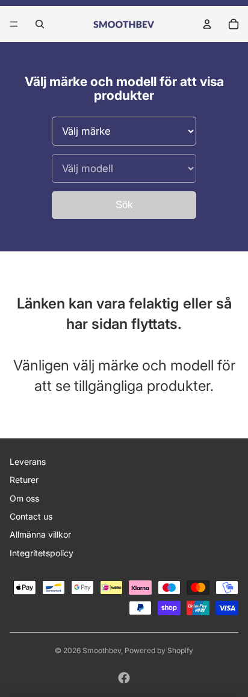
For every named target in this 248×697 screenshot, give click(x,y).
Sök (124, 204)
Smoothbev (101, 650)
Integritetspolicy (41, 553)
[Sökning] (39, 24)
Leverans (28, 461)
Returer (24, 479)
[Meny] (14, 24)
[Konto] (207, 24)
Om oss (24, 498)
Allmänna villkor (40, 534)
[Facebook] (124, 678)
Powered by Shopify (159, 650)
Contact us (31, 516)
